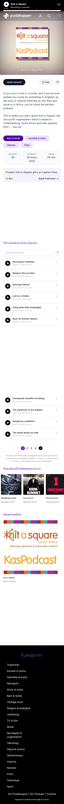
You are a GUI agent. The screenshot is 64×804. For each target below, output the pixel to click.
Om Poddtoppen (17, 793)
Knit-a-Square (24, 172)
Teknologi (12, 743)
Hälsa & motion (16, 749)
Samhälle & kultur (37, 138)
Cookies (51, 793)
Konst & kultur (15, 689)
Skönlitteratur (15, 755)
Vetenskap (13, 780)
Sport (10, 786)
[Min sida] (40, 16)
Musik (10, 726)
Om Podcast (37, 793)
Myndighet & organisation (14, 735)
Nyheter (11, 767)
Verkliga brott (15, 702)
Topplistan (13, 664)
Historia (11, 761)
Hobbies (11, 145)
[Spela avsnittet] (7, 263)
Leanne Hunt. (50, 172)
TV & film (12, 720)
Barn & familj (13, 138)
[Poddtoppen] (17, 16)
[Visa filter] (58, 252)
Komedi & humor (16, 671)
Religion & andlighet (18, 708)
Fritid (26, 145)
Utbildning (13, 714)
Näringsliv (13, 683)
